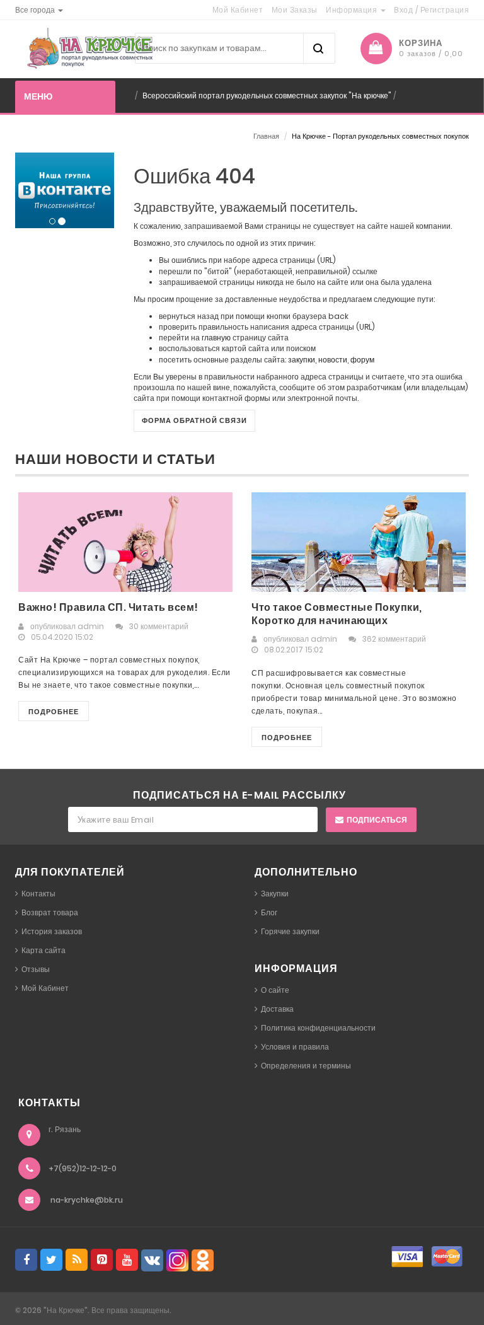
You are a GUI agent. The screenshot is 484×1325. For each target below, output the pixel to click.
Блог (269, 912)
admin (91, 626)
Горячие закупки (290, 931)
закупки (301, 359)
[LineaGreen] (87, 48)
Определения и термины (306, 1065)
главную (216, 337)
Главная (266, 136)
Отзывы (35, 969)
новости (332, 359)
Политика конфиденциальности (318, 1027)
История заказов (51, 931)
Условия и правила (295, 1046)
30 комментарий (158, 626)
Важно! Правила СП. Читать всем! (108, 607)
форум (362, 359)
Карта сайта (43, 950)
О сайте (275, 990)
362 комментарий (394, 639)
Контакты (38, 893)
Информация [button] (352, 9)
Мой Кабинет (45, 988)
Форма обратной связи (194, 420)
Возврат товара (49, 912)
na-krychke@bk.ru (86, 1200)
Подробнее (53, 712)
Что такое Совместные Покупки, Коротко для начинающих (336, 614)
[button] (39, 9)
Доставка (277, 1009)
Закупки (275, 893)
